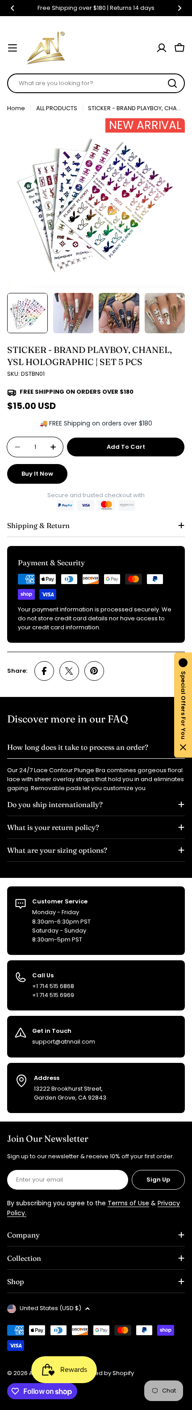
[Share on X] (69, 671)
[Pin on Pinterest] (94, 671)
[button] (12, 8)
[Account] (161, 48)
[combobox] (96, 83)
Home (16, 108)
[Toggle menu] (12, 48)
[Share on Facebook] (44, 671)
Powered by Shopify (105, 1373)
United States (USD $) (50, 1308)
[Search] (172, 83)
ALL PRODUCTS (56, 108)
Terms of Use (128, 1203)
